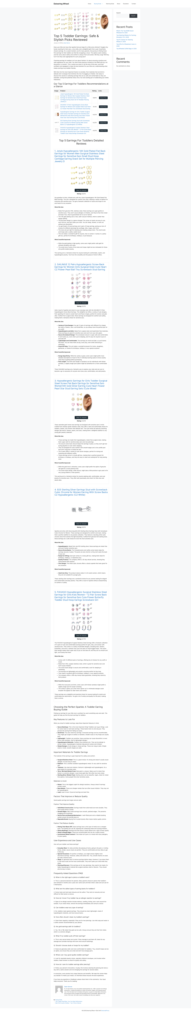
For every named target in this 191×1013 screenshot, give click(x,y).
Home (89, 3)
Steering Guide (110, 3)
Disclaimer (126, 3)
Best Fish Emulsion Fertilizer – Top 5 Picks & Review (68, 1003)
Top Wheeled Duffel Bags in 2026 (126, 48)
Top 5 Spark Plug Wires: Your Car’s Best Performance (68, 1001)
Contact (134, 3)
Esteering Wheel (61, 4)
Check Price (103, 98)
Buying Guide (97, 3)
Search (118, 13)
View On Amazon (81, 190)
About (118, 3)
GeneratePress (105, 1010)
